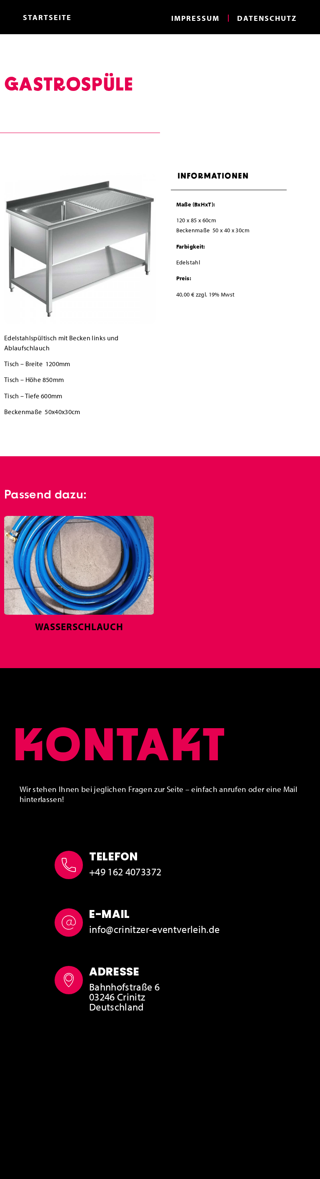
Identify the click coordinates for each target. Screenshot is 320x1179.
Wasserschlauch (79, 627)
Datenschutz (267, 18)
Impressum (195, 18)
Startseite (47, 17)
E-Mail (109, 914)
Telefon (113, 856)
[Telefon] (69, 865)
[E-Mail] (69, 922)
